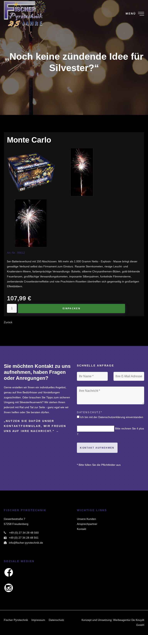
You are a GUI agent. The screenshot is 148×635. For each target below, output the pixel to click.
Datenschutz (56, 619)
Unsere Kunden (86, 518)
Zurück (8, 322)
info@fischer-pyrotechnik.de (26, 542)
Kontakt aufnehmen (97, 448)
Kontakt (81, 528)
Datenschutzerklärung (111, 417)
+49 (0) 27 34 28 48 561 (24, 537)
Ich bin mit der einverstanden (111, 417)
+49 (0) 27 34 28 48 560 (24, 532)
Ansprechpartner (87, 523)
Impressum (38, 619)
